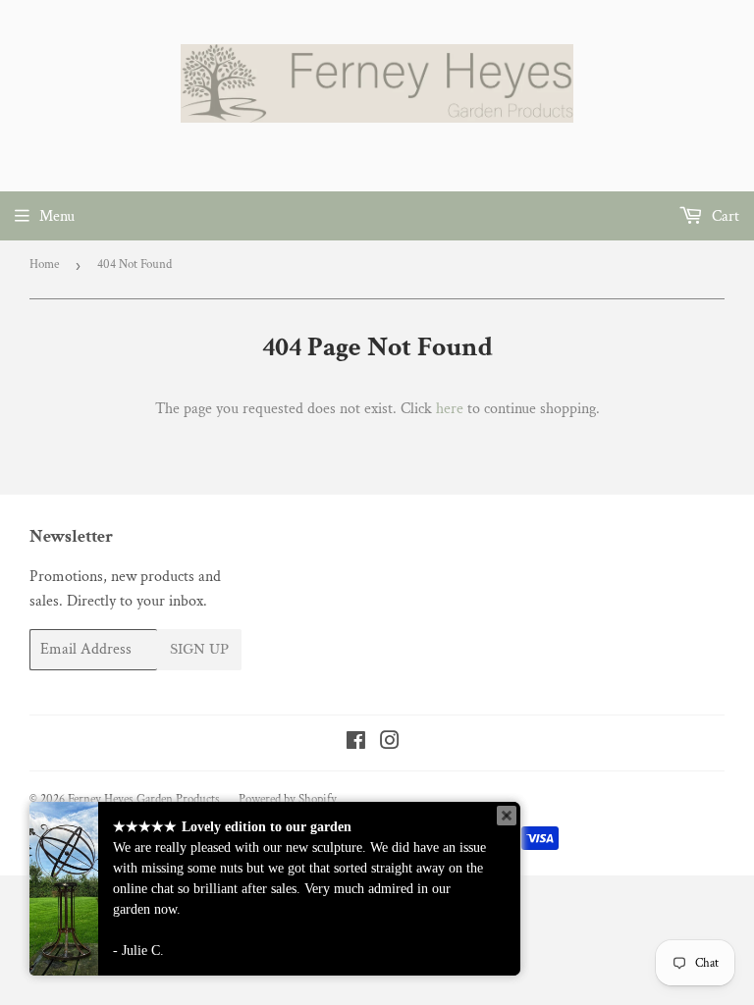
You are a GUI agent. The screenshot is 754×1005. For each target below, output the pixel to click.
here (449, 408)
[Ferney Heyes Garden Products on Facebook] (356, 743)
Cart (723, 216)
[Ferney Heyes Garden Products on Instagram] (390, 743)
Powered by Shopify (288, 799)
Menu (57, 216)
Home (44, 264)
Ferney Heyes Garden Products (144, 799)
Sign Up (199, 649)
